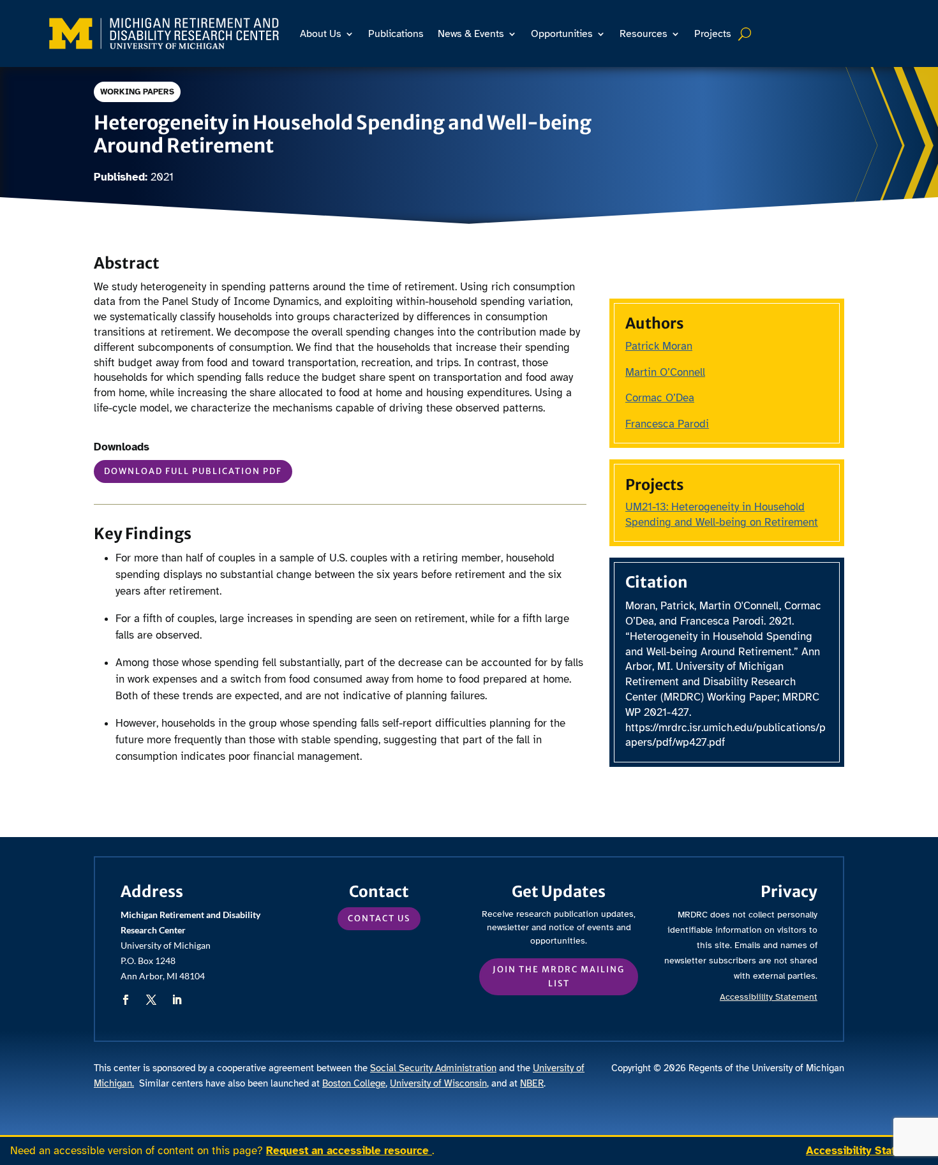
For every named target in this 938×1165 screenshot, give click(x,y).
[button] (125, 1000)
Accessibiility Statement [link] (768, 996)
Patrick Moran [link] (658, 346)
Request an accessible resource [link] (349, 1150)
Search (746, 34)
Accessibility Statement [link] (867, 1150)
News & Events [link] (471, 33)
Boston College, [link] (354, 1083)
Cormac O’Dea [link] (659, 397)
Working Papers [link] (137, 92)
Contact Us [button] (379, 918)
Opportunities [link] (562, 33)
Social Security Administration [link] (433, 1068)
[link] (164, 33)
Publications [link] (396, 33)
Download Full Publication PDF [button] (193, 471)
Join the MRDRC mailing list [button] (559, 976)
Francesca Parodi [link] (667, 424)
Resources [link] (643, 33)
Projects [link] (712, 33)
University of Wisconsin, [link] (439, 1083)
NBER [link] (532, 1083)
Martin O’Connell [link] (665, 372)
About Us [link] (320, 33)
